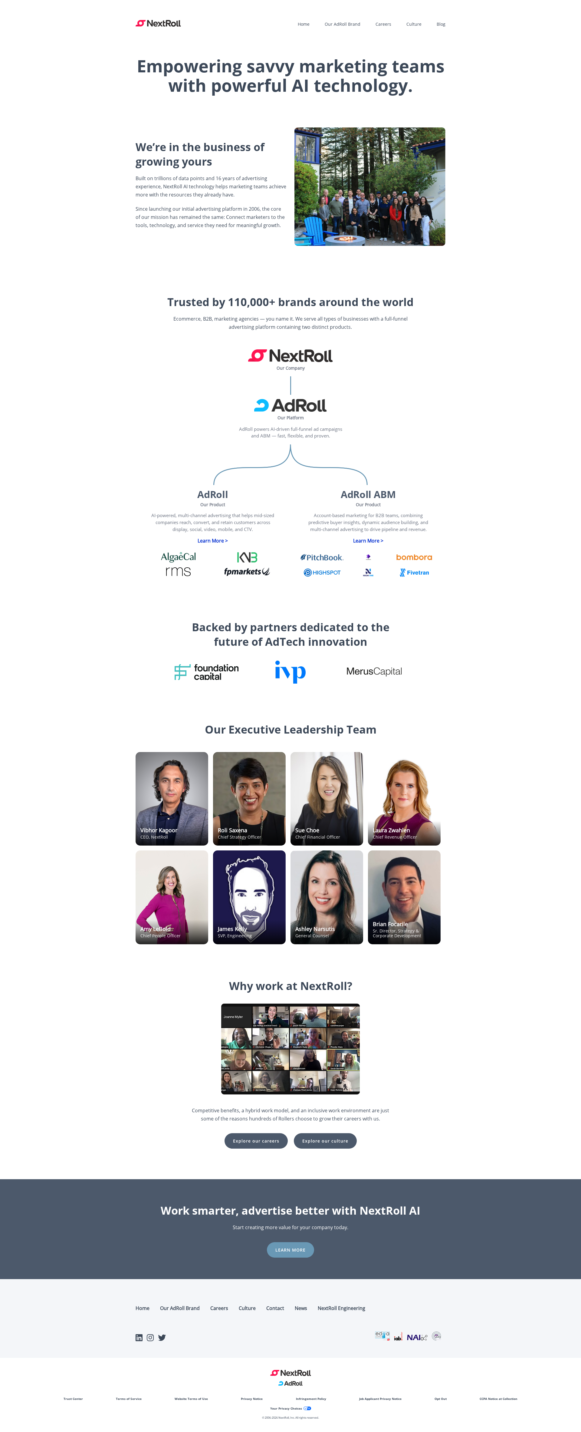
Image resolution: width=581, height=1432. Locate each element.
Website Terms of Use (191, 1399)
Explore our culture (325, 1141)
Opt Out (441, 1399)
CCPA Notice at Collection (498, 1399)
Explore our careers (256, 1141)
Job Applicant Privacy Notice (380, 1399)
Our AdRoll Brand (342, 24)
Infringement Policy (311, 1399)
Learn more (290, 1250)
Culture (414, 24)
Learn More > (213, 540)
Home (304, 24)
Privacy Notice (252, 1399)
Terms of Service (129, 1399)
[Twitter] (162, 1339)
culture (247, 1308)
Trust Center (73, 1399)
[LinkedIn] (139, 1339)
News (301, 1308)
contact (275, 1308)
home (142, 1308)
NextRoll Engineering (341, 1308)
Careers (383, 24)
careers (219, 1308)
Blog (441, 24)
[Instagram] (150, 1339)
